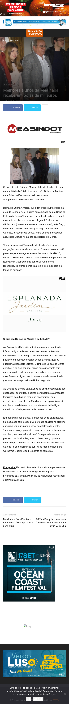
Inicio (4, 40)
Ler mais (38, 698)
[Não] (65, 694)
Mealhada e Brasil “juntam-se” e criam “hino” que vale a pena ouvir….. (18, 522)
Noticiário (14, 40)
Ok (28, 698)
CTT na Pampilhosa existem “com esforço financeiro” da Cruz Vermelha (51, 522)
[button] (64, 33)
